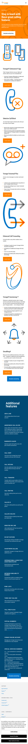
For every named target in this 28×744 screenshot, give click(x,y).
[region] (14, 731)
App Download (4, 688)
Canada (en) (3, 700)
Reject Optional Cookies (14, 740)
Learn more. (19, 613)
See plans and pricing (8, 33)
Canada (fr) (3, 702)
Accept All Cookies (14, 736)
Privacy (2, 716)
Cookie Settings (14, 731)
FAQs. (2, 693)
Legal (2, 714)
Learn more (7, 85)
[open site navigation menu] (26, 2)
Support (3, 691)
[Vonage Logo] (5, 3)
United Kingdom (4, 705)
